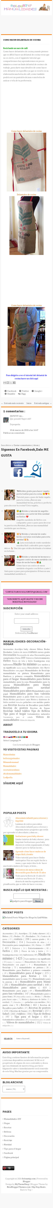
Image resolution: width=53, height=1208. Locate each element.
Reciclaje (8, 711)
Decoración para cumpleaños (16, 945)
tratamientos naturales (38, 714)
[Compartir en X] (11, 382)
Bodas (47, 649)
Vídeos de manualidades (20, 1022)
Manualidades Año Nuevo (38, 668)
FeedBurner (32, 633)
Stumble (10, 393)
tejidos (26, 711)
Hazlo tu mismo (25, 664)
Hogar (7, 1123)
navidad (12, 702)
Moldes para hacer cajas (20, 699)
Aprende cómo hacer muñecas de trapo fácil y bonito (30, 853)
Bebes (40, 649)
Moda (6, 699)
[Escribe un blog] (7, 382)
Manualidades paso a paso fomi (19, 696)
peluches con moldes (33, 702)
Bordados (8, 652)
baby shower (30, 649)
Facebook (11, 391)
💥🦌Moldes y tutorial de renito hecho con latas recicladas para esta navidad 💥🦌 (33, 537)
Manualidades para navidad (26, 687)
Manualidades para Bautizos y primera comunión (26, 675)
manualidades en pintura (17, 673)
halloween (8, 664)
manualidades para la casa (16, 681)
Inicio (29, 403)
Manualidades (9, 766)
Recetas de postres (16, 708)
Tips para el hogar (15, 713)
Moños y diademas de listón (34, 999)
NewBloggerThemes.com (19, 1187)
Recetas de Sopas (40, 708)
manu (19, 668)
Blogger (36, 744)
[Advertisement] (24, 26)
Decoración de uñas (25, 655)
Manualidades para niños (17, 690)
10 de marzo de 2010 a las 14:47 (24, 430)
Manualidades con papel (14, 670)
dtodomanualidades (12, 773)
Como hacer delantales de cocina (22, 40)
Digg (23, 393)
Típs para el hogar (12, 1148)
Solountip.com (29, 1178)
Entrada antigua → (43, 403)
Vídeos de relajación (27, 720)
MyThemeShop (22, 1184)
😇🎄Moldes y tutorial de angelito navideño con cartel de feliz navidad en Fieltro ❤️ (32, 514)
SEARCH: (8, 1038)
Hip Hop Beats (39, 1187)
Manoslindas (9, 754)
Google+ (38, 391)
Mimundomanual (11, 762)
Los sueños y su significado (37, 958)
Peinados (19, 702)
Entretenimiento (42, 658)
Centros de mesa (20, 652)
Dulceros (30, 658)
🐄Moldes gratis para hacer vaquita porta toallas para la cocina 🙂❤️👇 (33, 492)
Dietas (18, 658)
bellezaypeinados (11, 758)
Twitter (25, 391)
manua (24, 668)
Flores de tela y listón (23, 661)
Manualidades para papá (15, 990)
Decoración (10, 655)
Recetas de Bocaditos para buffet (34, 705)
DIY (23, 657)
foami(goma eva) (42, 660)
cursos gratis (43, 652)
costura (32, 652)
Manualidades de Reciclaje (37, 670)
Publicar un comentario (14, 432)
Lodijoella (7, 777)
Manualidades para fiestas (35, 679)
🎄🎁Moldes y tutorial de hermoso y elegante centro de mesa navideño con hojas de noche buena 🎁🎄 (34, 559)
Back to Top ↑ (26, 1189)
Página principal (11, 1157)
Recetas (13, 705)
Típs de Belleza (40, 711)
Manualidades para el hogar (26, 973)
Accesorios (9, 649)
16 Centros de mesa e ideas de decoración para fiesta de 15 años (30, 871)
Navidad (7, 1144)
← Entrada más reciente (12, 403)
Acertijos (19, 649)
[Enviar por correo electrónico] (4, 382)
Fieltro (7, 660)
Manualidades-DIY (12, 1118)
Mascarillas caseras (42, 697)
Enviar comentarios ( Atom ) (27, 445)
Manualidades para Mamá (32, 684)
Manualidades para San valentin (30, 693)
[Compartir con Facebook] (14, 382)
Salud (18, 711)
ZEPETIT (14, 416)
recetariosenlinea (11, 769)
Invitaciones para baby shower (29, 836)
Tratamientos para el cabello (19, 717)
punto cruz (8, 1005)
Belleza (7, 1131)
